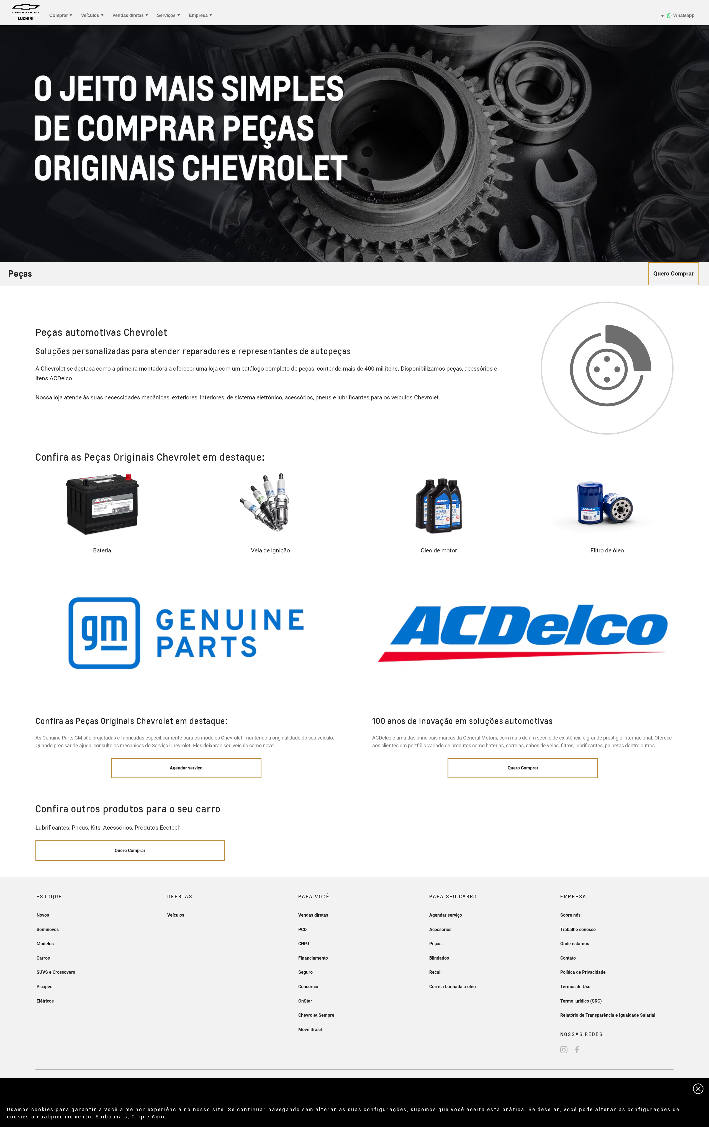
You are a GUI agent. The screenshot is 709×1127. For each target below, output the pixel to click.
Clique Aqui (148, 1116)
